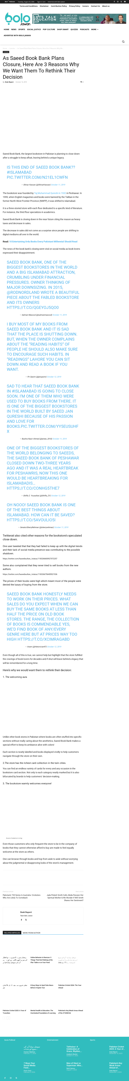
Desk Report (9, 82)
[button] (123, 41)
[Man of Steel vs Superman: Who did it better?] (55, 1068)
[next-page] (8, 1018)
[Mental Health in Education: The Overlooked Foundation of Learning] (43, 999)
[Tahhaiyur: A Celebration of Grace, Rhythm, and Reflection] (55, 1052)
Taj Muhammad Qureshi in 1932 (50, 193)
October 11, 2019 (58, 185)
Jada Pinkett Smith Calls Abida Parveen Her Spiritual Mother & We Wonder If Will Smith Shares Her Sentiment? (65, 898)
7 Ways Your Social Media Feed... (29, 1065)
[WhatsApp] (22, 87)
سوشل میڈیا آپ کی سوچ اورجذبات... (32, 1048)
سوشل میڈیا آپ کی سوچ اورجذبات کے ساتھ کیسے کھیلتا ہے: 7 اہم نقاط (68, 959)
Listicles (12, 48)
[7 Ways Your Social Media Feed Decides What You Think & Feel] (12, 1068)
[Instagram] (117, 1)
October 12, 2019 (54, 377)
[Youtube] (124, 1)
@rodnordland (23, 292)
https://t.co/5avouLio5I (31, 520)
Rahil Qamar (71, 1068)
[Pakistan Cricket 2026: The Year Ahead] (70, 974)
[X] (121, 1)
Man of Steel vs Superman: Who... (75, 1064)
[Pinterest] (16, 87)
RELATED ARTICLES (12, 933)
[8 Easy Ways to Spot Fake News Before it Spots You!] (43, 974)
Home (5, 48)
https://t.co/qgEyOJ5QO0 (33, 307)
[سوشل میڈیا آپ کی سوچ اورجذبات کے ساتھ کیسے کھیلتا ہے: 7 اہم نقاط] (70, 946)
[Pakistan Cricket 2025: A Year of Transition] (15, 999)
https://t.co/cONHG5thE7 (33, 488)
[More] (28, 87)
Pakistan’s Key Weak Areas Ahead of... (115, 1065)
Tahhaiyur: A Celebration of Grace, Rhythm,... (74, 1049)
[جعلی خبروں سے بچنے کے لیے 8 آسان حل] (15, 974)
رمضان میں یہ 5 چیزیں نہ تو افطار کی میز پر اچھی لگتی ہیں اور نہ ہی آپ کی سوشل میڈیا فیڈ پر (15, 959)
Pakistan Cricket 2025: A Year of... (117, 1048)
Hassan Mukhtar (29, 1052)
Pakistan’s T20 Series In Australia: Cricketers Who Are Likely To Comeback (21, 896)
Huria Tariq (27, 1071)
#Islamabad (19, 172)
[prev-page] (4, 1018)
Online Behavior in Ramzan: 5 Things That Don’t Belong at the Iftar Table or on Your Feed (41, 959)
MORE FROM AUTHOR (31, 933)
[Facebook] (114, 1)
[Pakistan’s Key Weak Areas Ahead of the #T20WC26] (70, 999)
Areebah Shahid (72, 1054)
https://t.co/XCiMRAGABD (44, 639)
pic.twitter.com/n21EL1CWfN (37, 177)
